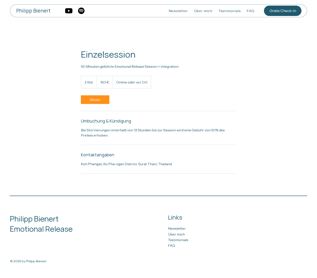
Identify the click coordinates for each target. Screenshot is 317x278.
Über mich (176, 234)
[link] (95, 99)
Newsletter (177, 228)
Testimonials (178, 240)
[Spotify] (81, 10)
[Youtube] (68, 10)
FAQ (171, 245)
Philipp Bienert (33, 10)
